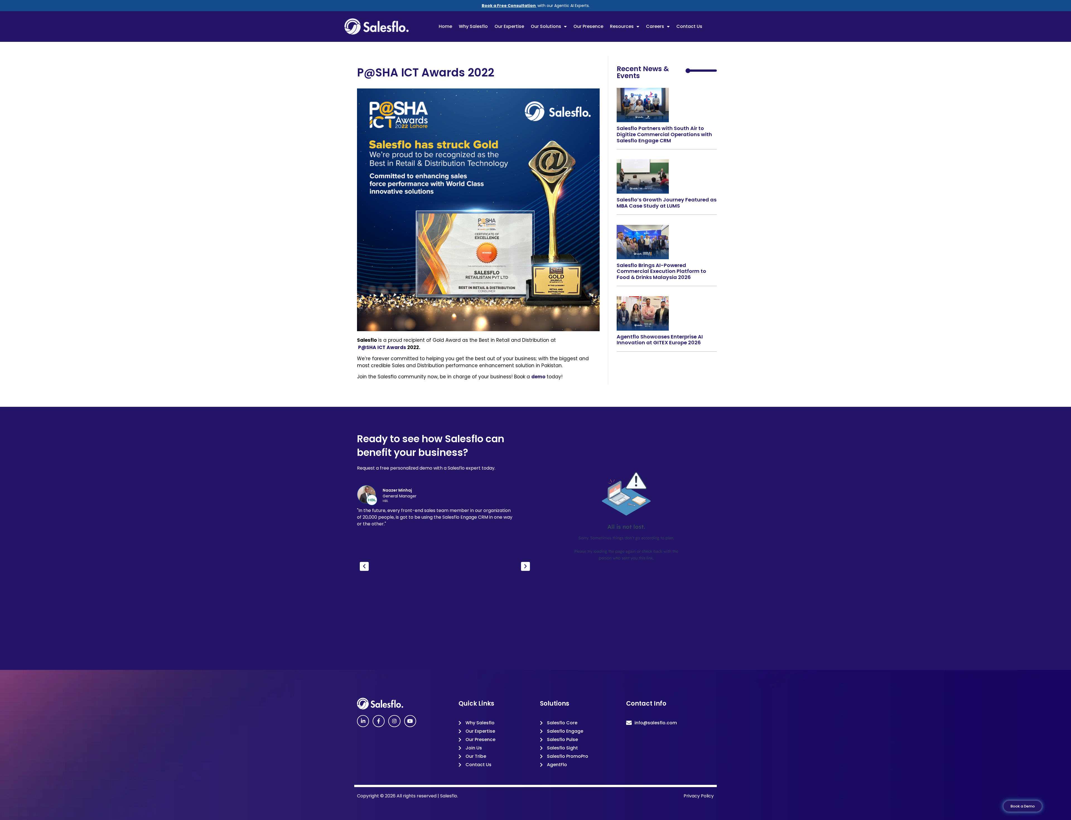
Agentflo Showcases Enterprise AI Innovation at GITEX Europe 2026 (660, 340)
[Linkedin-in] (363, 721)
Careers (655, 26)
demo (538, 376)
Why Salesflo (473, 26)
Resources (622, 26)
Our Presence (588, 26)
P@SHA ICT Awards (381, 347)
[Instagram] (394, 721)
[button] (364, 566)
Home (445, 26)
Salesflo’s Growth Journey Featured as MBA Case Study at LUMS (667, 203)
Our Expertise (509, 26)
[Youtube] (410, 721)
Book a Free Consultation (509, 5)
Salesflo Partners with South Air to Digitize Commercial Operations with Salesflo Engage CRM (664, 134)
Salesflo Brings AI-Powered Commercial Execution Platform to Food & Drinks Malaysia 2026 (661, 271)
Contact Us (689, 26)
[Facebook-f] (379, 721)
